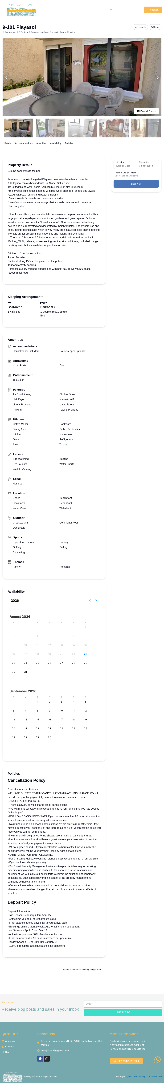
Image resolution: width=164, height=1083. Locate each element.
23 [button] (13, 662)
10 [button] (25, 645)
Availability (55, 143)
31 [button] (25, 671)
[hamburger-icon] (111, 9)
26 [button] (49, 662)
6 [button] (61, 636)
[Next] (157, 78)
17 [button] (25, 653)
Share (156, 27)
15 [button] (85, 645)
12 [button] (49, 645)
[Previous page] (90, 600)
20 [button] (61, 653)
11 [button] (37, 645)
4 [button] (37, 636)
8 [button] (85, 636)
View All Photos (147, 111)
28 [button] (73, 662)
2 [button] (13, 636)
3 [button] (25, 636)
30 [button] (13, 671)
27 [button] (61, 662)
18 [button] (37, 653)
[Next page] (96, 600)
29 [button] (85, 662)
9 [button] (13, 645)
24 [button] (25, 662)
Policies (69, 143)
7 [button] (73, 636)
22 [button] (85, 653)
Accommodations (24, 143)
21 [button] (73, 653)
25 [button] (37, 662)
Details (7, 143)
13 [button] (61, 645)
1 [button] (85, 627)
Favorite (142, 27)
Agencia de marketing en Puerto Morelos (144, 1076)
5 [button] (49, 636)
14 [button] (73, 645)
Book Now (136, 184)
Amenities (41, 143)
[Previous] (6, 78)
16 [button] (13, 653)
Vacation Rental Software (74, 969)
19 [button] (49, 653)
